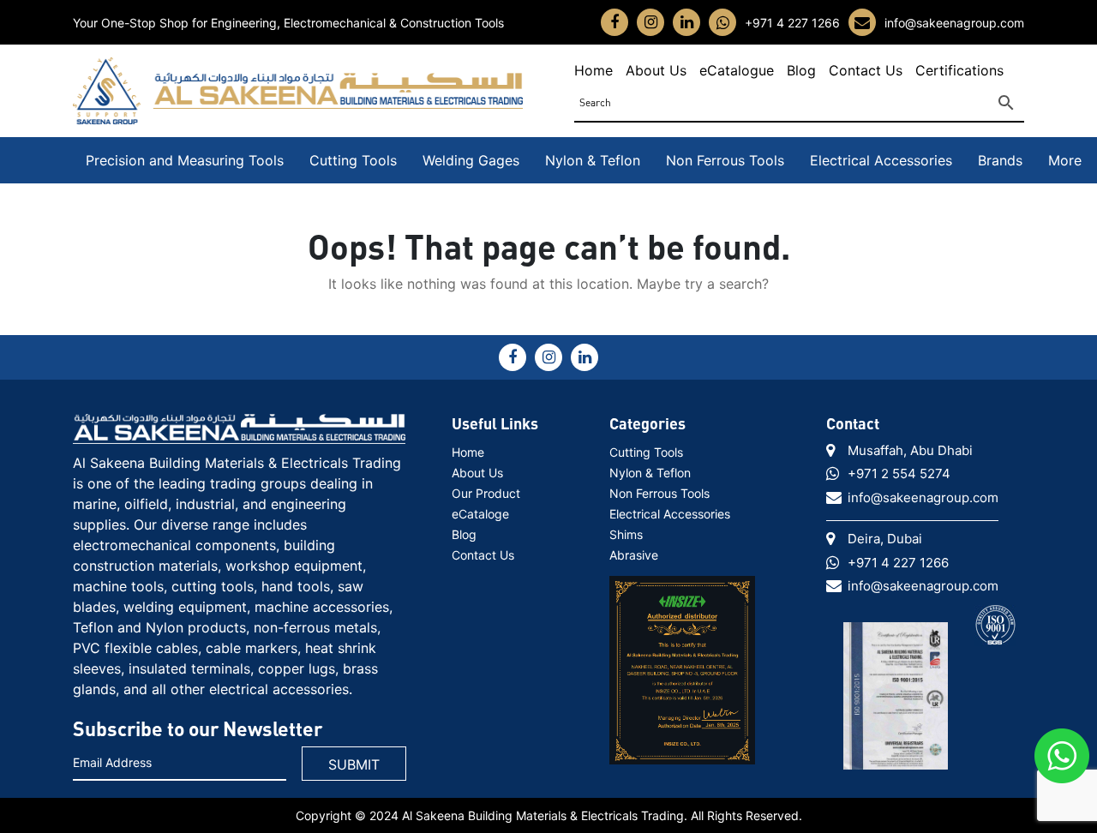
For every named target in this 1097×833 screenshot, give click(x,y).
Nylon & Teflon (592, 160)
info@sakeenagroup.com (954, 22)
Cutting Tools (353, 160)
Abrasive (633, 555)
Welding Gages (471, 160)
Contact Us (865, 70)
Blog (801, 70)
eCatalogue (736, 70)
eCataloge (480, 513)
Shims (626, 534)
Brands (1000, 160)
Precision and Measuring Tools (185, 160)
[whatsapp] (722, 22)
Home (593, 70)
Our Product (486, 493)
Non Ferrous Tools (725, 160)
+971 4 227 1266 (792, 22)
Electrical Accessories (881, 160)
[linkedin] (686, 22)
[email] (862, 22)
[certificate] (682, 663)
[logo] (239, 427)
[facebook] (614, 22)
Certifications (959, 70)
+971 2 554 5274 (899, 473)
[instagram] (650, 22)
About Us (656, 70)
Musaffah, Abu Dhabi (910, 450)
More (1065, 160)
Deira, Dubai (885, 538)
